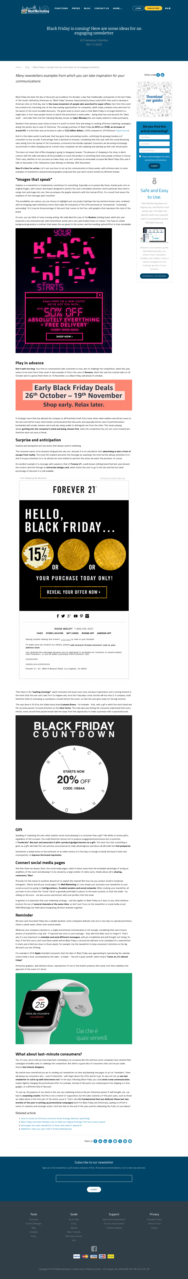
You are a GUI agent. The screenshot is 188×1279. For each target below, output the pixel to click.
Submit (154, 165)
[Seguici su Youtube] (162, 74)
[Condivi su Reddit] (130, 1141)
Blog (87, 8)
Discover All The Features (154, 276)
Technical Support (114, 1227)
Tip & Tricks (73, 1219)
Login (138, 8)
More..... (117, 8)
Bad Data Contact (74, 1236)
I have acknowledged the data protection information (156, 158)
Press (33, 1236)
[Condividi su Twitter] (100, 1141)
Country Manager (34, 1223)
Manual (74, 1227)
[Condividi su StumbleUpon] (125, 1141)
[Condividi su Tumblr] (120, 1141)
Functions (61, 8)
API (74, 1240)
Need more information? (114, 1219)
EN (167, 8)
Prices (76, 8)
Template (33, 1231)
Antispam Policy (154, 1219)
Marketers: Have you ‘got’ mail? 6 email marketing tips (46, 1128)
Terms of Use (154, 1223)
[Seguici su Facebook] (158, 74)
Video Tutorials (74, 1231)
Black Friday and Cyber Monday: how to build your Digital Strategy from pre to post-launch (63, 1121)
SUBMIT (94, 1189)
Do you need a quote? (114, 1223)
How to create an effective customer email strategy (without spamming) (55, 1118)
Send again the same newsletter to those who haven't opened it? (51, 1125)
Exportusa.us (122, 130)
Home (18, 67)
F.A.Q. (74, 1223)
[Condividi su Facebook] (95, 1141)
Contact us (101, 8)
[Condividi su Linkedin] (105, 1141)
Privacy (154, 1227)
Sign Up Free (153, 8)
